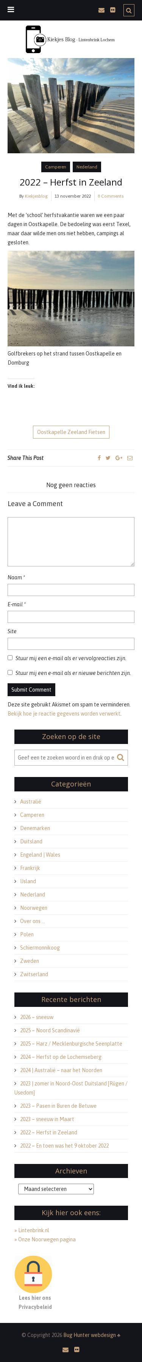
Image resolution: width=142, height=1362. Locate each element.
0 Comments (110, 196)
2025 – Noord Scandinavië (50, 1030)
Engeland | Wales (40, 855)
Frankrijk (30, 868)
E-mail (17, 604)
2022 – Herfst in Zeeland (71, 182)
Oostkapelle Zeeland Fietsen (71, 432)
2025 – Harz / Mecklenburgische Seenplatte (71, 1044)
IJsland (28, 881)
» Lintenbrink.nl (31, 1230)
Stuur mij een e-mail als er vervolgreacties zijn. (71, 658)
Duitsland (31, 841)
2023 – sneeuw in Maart (47, 1119)
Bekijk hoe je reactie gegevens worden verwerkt (64, 714)
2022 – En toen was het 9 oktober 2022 (64, 1146)
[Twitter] (108, 458)
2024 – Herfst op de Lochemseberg (60, 1057)
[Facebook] (99, 458)
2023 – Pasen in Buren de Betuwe (58, 1106)
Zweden (29, 961)
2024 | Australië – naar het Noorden (61, 1070)
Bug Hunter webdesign (90, 1335)
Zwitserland (34, 974)
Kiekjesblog (36, 196)
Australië (30, 802)
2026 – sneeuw (36, 1017)
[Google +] (119, 458)
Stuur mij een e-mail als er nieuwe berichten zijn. (73, 673)
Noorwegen (33, 908)
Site (12, 631)
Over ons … (32, 921)
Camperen (55, 167)
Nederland (86, 167)
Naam (16, 577)
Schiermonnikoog (40, 948)
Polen (27, 934)
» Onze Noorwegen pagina (45, 1239)
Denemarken (35, 828)
